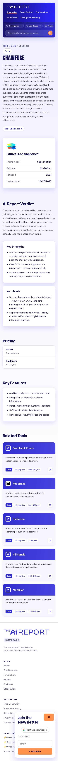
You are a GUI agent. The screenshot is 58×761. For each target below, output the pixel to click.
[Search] (50, 33)
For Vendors (42, 12)
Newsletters (10, 674)
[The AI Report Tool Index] (18, 6)
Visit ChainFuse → (13, 128)
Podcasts (8, 684)
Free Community (12, 703)
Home (7, 665)
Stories (7, 679)
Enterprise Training (30, 17)
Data (13, 46)
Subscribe (35, 751)
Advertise (8, 713)
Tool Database (11, 670)
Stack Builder (26, 12)
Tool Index (12, 12)
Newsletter (12, 17)
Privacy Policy (10, 717)
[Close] (49, 717)
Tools (5, 46)
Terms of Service (12, 722)
